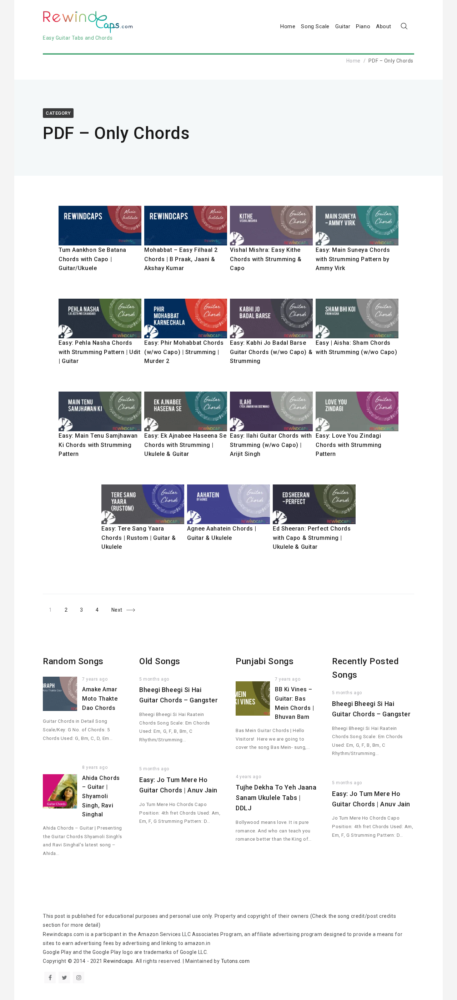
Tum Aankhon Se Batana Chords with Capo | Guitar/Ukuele (92, 259)
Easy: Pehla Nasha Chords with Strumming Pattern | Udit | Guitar (99, 351)
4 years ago (248, 776)
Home (287, 26)
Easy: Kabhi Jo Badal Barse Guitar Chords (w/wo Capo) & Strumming (271, 351)
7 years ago (94, 679)
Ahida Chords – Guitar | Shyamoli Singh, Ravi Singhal (101, 796)
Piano (363, 26)
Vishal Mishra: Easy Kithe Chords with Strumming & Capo (266, 259)
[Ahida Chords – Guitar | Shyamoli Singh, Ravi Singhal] (60, 791)
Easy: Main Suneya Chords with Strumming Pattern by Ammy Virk (353, 259)
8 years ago (94, 767)
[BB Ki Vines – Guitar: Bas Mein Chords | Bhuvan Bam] (253, 698)
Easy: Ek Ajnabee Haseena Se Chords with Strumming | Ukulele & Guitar (185, 444)
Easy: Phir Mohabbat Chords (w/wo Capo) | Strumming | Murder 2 (184, 351)
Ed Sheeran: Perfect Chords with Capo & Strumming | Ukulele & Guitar (312, 537)
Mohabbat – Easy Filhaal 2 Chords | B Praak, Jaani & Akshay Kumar (181, 259)
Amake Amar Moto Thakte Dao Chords (99, 698)
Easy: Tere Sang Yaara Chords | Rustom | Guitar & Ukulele (138, 537)
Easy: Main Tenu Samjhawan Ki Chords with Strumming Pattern (98, 444)
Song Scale (315, 26)
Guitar (342, 26)
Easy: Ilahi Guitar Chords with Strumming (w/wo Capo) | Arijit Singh (271, 444)
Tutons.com (235, 961)
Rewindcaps (118, 961)
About (383, 26)
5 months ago (154, 679)
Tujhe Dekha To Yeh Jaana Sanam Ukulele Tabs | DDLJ (276, 797)
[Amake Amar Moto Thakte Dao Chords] (60, 694)
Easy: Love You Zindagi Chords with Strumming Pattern (349, 444)
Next (116, 610)
